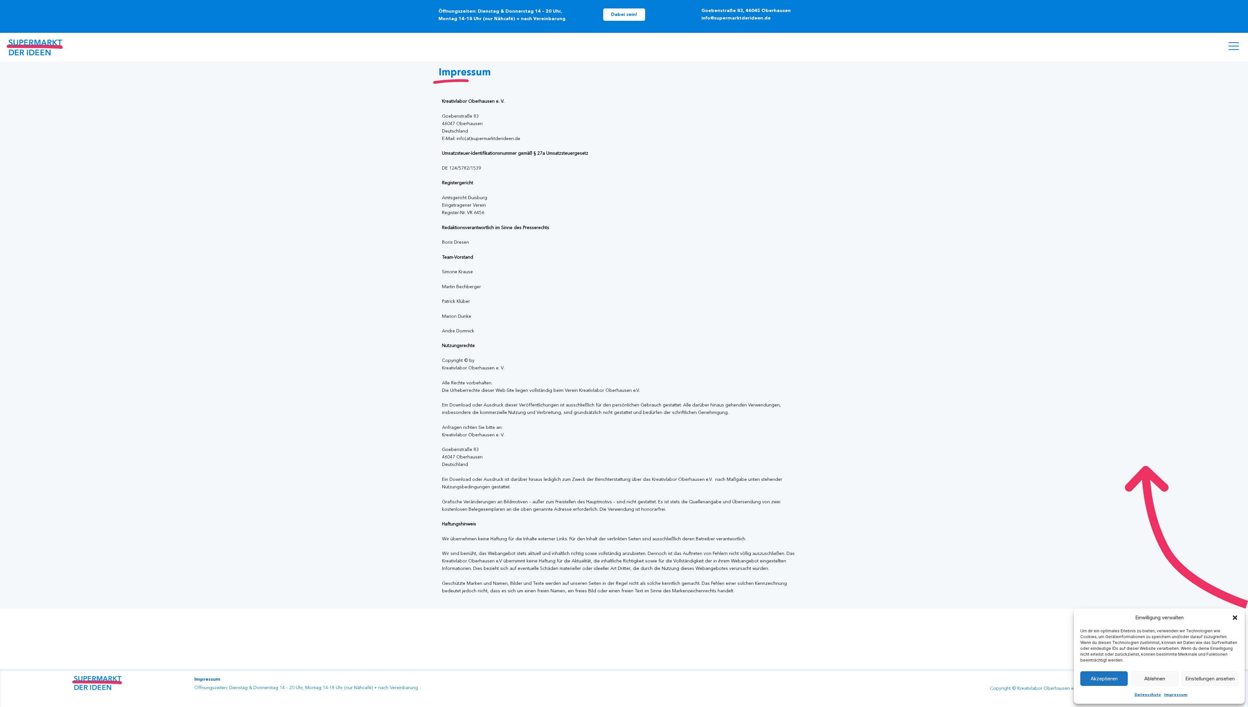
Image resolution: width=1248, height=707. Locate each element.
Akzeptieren (1104, 678)
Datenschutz (1148, 695)
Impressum (1176, 695)
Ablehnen (1154, 678)
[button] (1235, 617)
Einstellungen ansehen (1210, 678)
